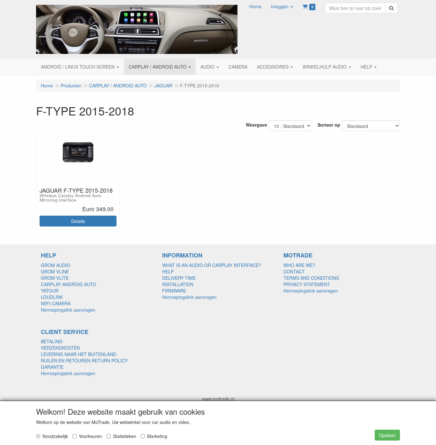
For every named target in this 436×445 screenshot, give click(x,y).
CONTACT (294, 271)
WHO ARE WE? (299, 265)
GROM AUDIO (55, 265)
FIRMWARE (174, 290)
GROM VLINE (55, 271)
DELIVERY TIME (179, 278)
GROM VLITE (55, 278)
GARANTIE (52, 367)
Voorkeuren (90, 436)
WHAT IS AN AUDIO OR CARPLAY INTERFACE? (211, 265)
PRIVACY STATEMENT (306, 284)
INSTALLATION (177, 284)
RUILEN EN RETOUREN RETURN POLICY (84, 360)
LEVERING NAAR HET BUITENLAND (78, 354)
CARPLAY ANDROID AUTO (68, 284)
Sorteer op (329, 125)
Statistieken (124, 436)
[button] (282, 6)
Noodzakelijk (55, 436)
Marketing (157, 436)
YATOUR (49, 290)
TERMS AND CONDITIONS (311, 278)
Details (78, 221)
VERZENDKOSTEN (60, 348)
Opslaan (387, 435)
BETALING (52, 341)
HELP (168, 271)
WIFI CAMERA (56, 303)
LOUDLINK (52, 297)
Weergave (256, 125)
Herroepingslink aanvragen (68, 310)
